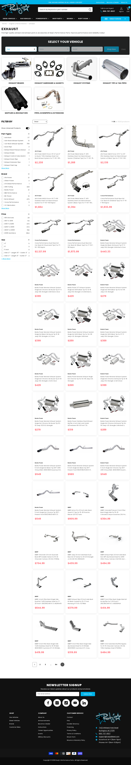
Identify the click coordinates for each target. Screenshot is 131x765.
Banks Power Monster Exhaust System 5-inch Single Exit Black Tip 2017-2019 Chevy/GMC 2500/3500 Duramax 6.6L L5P (48, 468)
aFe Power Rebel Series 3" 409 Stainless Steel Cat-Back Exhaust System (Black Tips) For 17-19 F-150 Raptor (80, 201)
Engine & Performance (18, 24)
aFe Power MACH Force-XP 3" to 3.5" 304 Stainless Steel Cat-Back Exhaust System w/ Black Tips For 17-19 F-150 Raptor (114, 156)
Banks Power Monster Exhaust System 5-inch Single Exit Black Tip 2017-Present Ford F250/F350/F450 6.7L (81, 468)
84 (56, 664)
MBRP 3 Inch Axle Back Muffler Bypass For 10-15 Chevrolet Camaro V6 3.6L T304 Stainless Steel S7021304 (113, 646)
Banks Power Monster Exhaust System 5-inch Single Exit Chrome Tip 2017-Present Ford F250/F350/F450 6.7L (48, 512)
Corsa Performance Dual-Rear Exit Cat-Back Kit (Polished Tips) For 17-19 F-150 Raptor (113, 201)
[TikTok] (66, 703)
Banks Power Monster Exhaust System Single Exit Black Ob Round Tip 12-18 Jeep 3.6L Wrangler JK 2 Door (48, 334)
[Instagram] (57, 703)
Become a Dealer (113, 2)
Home (4, 24)
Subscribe (88, 694)
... (50, 664)
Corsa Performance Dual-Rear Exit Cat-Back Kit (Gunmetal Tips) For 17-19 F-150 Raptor (48, 245)
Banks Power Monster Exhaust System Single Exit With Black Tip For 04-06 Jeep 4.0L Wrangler (114, 290)
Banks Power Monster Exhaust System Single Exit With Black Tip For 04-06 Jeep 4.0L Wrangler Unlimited (81, 334)
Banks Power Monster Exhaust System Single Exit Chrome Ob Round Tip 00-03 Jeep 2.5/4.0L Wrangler (48, 423)
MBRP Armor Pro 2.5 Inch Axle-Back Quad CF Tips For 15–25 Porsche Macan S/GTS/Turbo (80, 512)
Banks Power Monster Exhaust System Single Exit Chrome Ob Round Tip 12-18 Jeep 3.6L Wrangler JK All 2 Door (114, 379)
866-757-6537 (104, 733)
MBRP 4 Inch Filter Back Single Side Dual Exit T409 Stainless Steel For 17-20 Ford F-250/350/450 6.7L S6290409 (48, 601)
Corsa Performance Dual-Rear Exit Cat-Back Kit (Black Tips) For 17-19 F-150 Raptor (80, 245)
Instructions (100, 2)
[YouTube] (75, 703)
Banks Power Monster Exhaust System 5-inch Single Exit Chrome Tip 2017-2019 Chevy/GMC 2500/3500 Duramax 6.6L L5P (114, 468)
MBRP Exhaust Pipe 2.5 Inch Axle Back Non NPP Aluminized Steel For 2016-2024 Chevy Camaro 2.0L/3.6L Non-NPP (113, 557)
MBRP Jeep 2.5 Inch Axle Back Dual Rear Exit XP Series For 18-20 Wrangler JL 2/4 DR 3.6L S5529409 (81, 557)
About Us (124, 2)
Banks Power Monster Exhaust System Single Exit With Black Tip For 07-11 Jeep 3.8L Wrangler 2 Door (114, 334)
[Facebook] (48, 703)
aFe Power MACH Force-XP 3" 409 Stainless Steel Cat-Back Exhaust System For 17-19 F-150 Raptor (46, 201)
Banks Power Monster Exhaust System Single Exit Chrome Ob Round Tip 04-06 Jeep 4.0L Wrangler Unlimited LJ (114, 423)
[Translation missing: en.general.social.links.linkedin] (84, 703)
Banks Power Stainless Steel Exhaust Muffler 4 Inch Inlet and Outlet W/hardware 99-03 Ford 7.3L (80, 423)
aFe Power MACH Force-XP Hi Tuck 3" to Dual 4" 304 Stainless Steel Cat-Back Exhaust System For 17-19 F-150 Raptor (47, 156)
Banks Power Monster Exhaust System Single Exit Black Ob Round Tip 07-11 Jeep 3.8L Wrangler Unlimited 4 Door (114, 245)
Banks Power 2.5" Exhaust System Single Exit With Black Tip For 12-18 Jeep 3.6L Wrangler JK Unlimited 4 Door (79, 290)
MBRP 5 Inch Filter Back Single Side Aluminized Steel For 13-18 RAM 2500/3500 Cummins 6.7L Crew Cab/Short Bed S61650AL (79, 646)
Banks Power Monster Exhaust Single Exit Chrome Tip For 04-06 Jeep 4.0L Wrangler (80, 379)
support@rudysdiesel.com (109, 736)
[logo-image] (18, 9)
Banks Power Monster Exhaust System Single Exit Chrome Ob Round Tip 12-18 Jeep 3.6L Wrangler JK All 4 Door (48, 379)
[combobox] (63, 9)
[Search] (65, 9)
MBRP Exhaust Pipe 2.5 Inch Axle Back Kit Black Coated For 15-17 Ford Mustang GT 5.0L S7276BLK (80, 601)
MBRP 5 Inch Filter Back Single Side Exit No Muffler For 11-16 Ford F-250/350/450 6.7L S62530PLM (114, 601)
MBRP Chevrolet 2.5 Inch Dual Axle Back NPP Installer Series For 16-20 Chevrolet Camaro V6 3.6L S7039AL (47, 557)
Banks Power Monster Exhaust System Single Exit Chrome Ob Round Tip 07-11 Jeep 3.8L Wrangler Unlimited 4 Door (48, 290)
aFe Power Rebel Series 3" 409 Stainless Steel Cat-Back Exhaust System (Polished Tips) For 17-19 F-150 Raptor (81, 156)
